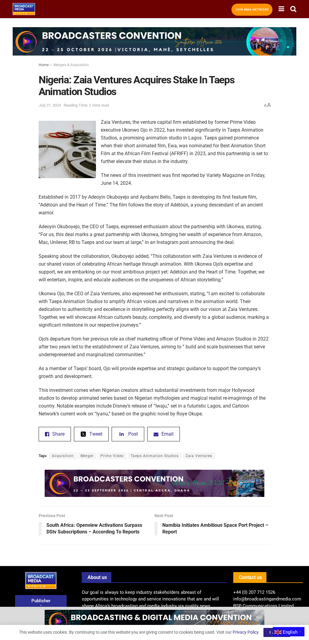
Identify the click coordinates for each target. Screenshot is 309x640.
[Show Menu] (281, 9)
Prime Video (112, 456)
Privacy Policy (245, 632)
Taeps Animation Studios (155, 456)
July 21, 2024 (50, 105)
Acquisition (63, 456)
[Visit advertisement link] (154, 46)
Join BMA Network (252, 9)
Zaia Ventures (199, 456)
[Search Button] (293, 9)
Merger (87, 456)
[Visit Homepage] (24, 9)
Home (44, 65)
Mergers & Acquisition (71, 65)
